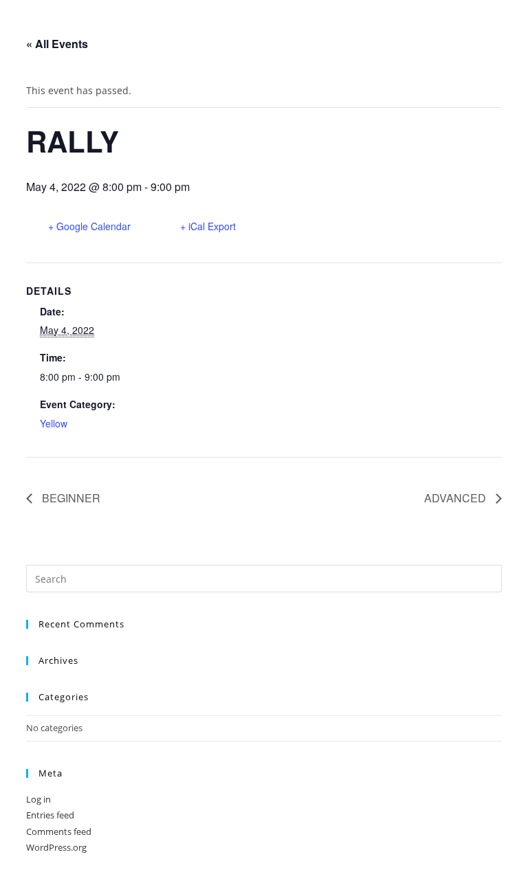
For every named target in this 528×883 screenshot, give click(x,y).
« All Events (57, 44)
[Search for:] (263, 578)
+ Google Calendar (89, 226)
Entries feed (50, 815)
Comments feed (58, 831)
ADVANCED (456, 498)
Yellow (53, 423)
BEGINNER (69, 498)
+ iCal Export (208, 226)
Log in (38, 799)
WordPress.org (56, 847)
